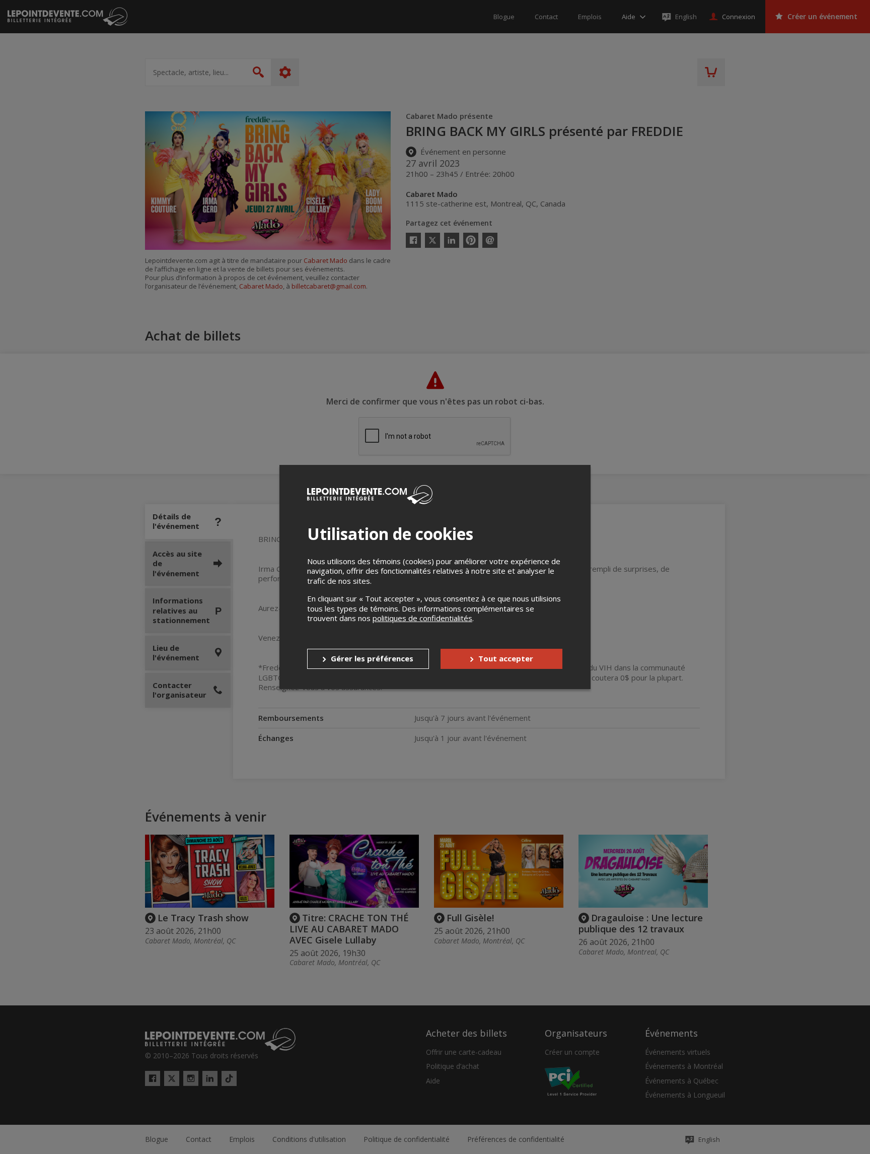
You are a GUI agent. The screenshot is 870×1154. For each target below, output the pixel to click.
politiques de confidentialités (422, 618)
